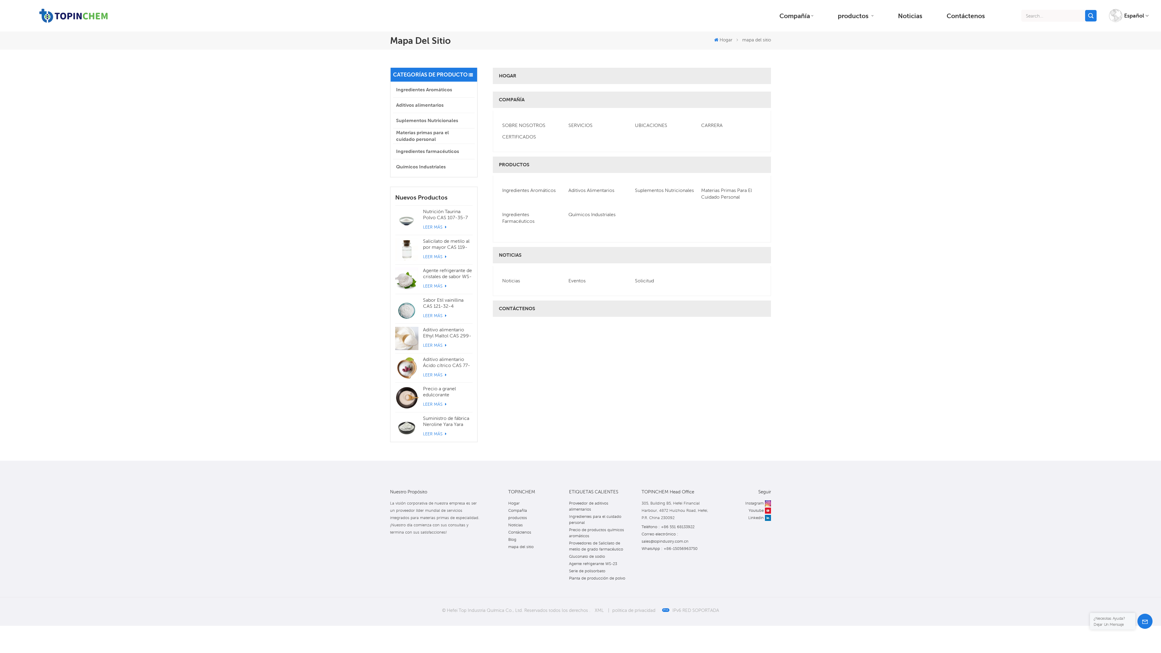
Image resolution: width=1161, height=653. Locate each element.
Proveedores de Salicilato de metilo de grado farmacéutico (596, 546)
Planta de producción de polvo (597, 578)
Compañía (794, 15)
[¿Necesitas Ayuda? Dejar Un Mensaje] (1145, 621)
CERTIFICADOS (519, 137)
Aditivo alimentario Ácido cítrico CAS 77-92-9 (446, 362)
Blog (512, 539)
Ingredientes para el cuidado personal (595, 519)
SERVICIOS (580, 125)
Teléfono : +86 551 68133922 (668, 527)
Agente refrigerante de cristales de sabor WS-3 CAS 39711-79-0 (447, 274)
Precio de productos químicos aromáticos (596, 533)
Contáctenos (966, 15)
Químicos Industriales (421, 167)
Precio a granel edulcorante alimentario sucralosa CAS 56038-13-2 (446, 392)
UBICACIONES (651, 125)
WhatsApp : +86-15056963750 (670, 548)
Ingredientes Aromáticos (424, 90)
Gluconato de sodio (587, 556)
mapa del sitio (521, 546)
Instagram (754, 503)
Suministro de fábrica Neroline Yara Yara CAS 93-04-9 (446, 421)
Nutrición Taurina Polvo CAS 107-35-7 (445, 214)
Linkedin (756, 517)
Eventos (577, 281)
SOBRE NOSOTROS (523, 125)
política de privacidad (633, 610)
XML (599, 610)
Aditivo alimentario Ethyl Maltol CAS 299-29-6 (447, 333)
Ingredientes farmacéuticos (427, 151)
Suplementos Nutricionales (427, 120)
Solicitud (644, 281)
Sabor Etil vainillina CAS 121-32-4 (443, 303)
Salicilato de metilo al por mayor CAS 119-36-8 (446, 244)
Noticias (910, 15)
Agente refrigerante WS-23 (593, 563)
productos (854, 15)
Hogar (726, 39)
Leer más (433, 227)
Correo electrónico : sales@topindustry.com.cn (665, 538)
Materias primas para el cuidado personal (422, 136)
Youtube (756, 510)
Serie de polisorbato (587, 571)
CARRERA (712, 125)
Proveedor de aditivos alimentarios (588, 506)
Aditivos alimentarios (420, 105)
